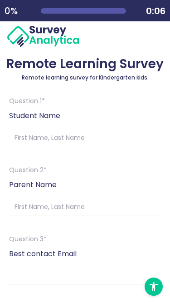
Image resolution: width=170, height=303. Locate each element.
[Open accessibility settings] (154, 287)
